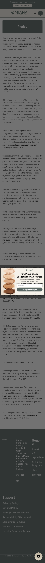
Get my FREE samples (29, 289)
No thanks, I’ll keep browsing (30, 293)
